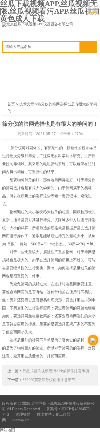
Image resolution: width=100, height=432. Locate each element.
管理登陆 (22, 415)
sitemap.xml (21, 420)
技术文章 (26, 104)
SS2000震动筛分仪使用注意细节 (48, 380)
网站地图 (7, 430)
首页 (11, 104)
